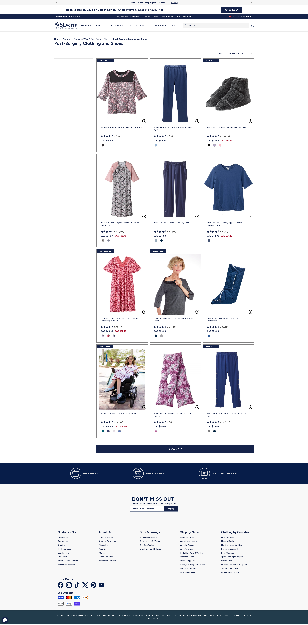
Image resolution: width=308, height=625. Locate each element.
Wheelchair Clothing (230, 572)
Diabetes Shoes (187, 557)
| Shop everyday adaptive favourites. (115, 9)
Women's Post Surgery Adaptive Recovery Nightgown (120, 224)
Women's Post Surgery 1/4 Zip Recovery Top (121, 127)
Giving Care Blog (106, 557)
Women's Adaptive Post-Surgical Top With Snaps (173, 319)
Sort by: (222, 53)
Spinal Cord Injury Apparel (232, 557)
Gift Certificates (147, 545)
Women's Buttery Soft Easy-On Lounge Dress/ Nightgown (119, 319)
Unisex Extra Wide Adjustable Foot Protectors (223, 319)
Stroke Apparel (227, 560)
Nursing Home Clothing (231, 545)
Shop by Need (189, 532)
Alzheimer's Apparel (188, 541)
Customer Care (68, 532)
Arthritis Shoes (186, 549)
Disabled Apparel (187, 560)
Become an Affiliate (107, 560)
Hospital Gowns (228, 537)
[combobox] (216, 25)
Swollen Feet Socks (229, 568)
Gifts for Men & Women (150, 541)
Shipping (61, 545)
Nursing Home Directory (68, 560)
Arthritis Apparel (187, 545)
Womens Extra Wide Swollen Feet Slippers (226, 127)
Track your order (65, 549)
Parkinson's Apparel (229, 549)
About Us (105, 532)
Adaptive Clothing (188, 537)
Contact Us (63, 541)
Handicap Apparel (188, 568)
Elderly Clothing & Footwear (192, 564)
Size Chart (62, 557)
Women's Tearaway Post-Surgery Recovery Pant (227, 414)
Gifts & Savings (150, 532)
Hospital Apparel (187, 572)
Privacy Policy (104, 545)
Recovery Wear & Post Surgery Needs (92, 39)
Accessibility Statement (68, 564)
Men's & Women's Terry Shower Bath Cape (120, 413)
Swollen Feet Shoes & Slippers (234, 564)
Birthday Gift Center (148, 537)
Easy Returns (63, 553)
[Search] (185, 25)
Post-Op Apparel (228, 553)
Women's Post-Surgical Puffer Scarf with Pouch (173, 414)
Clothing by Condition (235, 532)
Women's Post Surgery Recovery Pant (171, 223)
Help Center (63, 537)
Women (67, 39)
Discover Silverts (106, 537)
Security (102, 549)
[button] (87, 25)
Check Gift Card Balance (150, 549)
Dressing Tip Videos (107, 541)
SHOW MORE (175, 449)
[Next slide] (251, 2)
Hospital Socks (227, 541)
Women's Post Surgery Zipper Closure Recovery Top (224, 224)
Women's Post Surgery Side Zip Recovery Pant (173, 128)
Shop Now (231, 9)
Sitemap (102, 553)
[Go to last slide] (57, 2)
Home (57, 39)
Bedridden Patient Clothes (191, 553)
